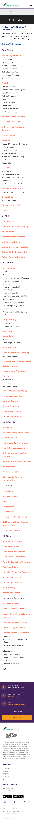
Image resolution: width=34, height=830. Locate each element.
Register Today (17, 717)
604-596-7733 (12, 696)
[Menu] (31, 5)
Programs (6, 774)
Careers (5, 771)
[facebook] (9, 801)
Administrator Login (9, 788)
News (4, 779)
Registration (7, 768)
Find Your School (17, 711)
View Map (11, 689)
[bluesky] (19, 801)
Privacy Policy (6, 811)
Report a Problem (8, 791)
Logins (16, 814)
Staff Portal (8, 814)
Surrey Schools (8, 809)
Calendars (6, 776)
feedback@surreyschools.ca (16, 704)
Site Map (24, 811)
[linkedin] (5, 801)
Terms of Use (16, 811)
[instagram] (14, 801)
